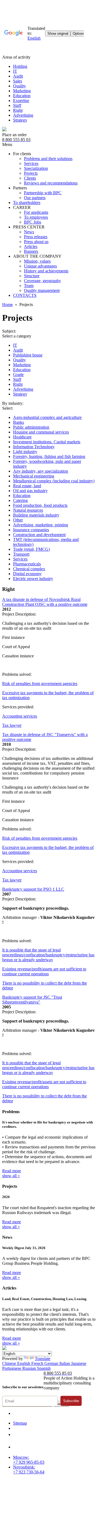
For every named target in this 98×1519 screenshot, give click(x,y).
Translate (42, 1358)
